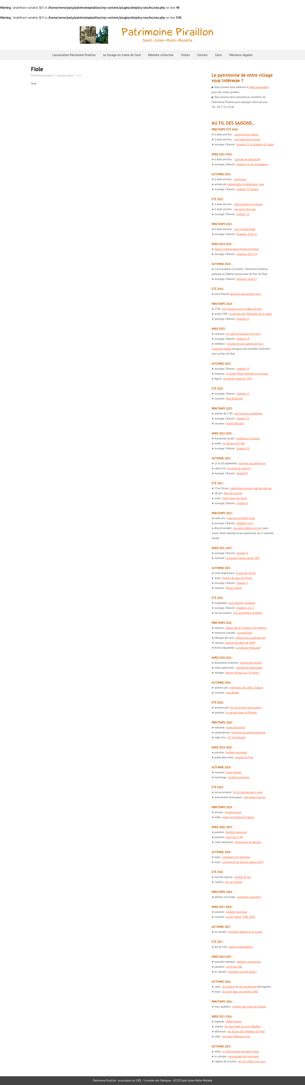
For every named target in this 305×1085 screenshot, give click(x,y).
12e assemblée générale (247, 613)
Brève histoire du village (248, 204)
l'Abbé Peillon (234, 1021)
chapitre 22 (242, 214)
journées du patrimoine (252, 463)
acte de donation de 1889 (240, 643)
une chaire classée (254, 797)
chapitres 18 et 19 (246, 254)
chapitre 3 (242, 583)
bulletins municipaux (249, 962)
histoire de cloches (251, 662)
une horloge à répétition (248, 413)
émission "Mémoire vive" (236, 1036)
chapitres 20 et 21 (246, 234)
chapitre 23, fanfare (247, 189)
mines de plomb (235, 727)
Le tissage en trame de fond (122, 55)
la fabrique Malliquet (248, 648)
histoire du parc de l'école (237, 578)
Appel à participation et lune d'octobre (237, 249)
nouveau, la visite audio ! (242, 971)
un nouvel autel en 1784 (237, 378)
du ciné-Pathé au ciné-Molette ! (243, 1026)
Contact (202, 55)
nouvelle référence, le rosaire (245, 932)
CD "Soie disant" (236, 737)
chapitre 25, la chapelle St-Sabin (255, 144)
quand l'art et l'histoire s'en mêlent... (246, 628)
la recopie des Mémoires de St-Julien (250, 314)
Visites (185, 55)
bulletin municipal (236, 752)
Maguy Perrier (234, 588)
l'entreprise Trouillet (248, 438)
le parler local (233, 812)
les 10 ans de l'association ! (246, 707)
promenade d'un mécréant (243, 1056)
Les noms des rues (245, 209)
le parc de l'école (246, 573)
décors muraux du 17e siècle (242, 672)
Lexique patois (65, 75)
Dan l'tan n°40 (234, 837)
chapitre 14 (242, 339)
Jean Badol (232, 692)
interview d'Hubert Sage (241, 518)
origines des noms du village (249, 1006)
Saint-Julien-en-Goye (234, 498)
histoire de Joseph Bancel (250, 638)
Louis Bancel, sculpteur (242, 603)
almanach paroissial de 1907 (243, 558)
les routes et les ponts (247, 139)
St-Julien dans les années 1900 (240, 991)
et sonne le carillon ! (239, 468)
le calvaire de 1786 (234, 443)
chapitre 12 (242, 393)
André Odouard (235, 423)
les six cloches (233, 882)
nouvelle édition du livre (247, 528)
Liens (218, 55)
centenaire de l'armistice (236, 857)
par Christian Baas (244, 229)
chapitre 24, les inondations (252, 164)
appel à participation (241, 947)
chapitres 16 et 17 (246, 279)
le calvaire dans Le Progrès (241, 712)
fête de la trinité (233, 493)
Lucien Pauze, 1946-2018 (240, 917)
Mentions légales (241, 55)
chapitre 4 (242, 553)
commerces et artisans (248, 842)
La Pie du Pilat (234, 967)
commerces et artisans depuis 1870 (242, 862)
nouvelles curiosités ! (249, 897)
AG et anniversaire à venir (248, 792)
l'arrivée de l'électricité (247, 159)
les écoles (240, 179)
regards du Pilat (244, 757)
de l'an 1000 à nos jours (252, 1061)
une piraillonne (248, 986)
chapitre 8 (242, 503)
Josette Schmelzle (238, 777)
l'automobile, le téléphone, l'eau (245, 184)
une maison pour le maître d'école (242, 309)
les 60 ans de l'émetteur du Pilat (246, 1031)
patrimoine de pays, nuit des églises (251, 488)
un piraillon (228, 986)
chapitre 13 (242, 368)
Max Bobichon (234, 398)
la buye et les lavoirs (246, 134)
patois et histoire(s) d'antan (238, 817)
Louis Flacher (233, 772)
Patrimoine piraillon (42, 75)
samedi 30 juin (242, 877)
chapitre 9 (242, 473)
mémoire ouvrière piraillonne (248, 732)
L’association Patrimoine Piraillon (74, 55)
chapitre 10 (242, 448)
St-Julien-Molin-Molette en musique (247, 373)
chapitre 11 (242, 418)
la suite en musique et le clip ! (243, 334)
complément (244, 633)
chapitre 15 (242, 319)
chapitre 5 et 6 (244, 523)
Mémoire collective (160, 55)
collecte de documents (249, 667)
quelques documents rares (245, 294)
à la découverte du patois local (241, 1051)
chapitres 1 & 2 (245, 608)
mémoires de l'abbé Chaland (246, 687)
